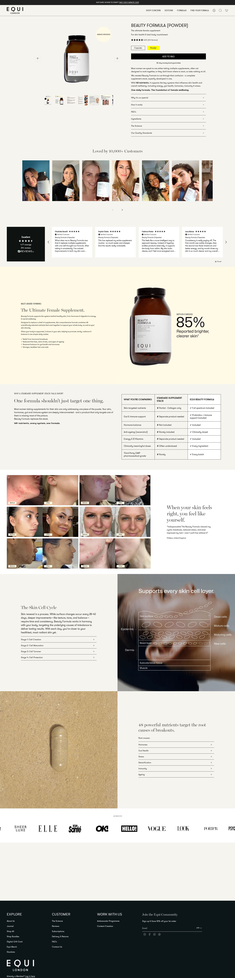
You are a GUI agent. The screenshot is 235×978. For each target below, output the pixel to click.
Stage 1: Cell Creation (31, 639)
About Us (11, 921)
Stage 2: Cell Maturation (32, 645)
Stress (141, 756)
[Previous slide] (112, 209)
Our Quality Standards (141, 133)
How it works (137, 104)
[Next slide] (122, 209)
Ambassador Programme (108, 921)
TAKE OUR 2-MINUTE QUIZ (129, 2)
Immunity (142, 768)
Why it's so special (139, 97)
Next (117, 58)
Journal (10, 926)
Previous (38, 58)
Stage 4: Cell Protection (32, 657)
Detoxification (144, 762)
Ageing (141, 774)
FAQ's (133, 111)
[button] (153, 10)
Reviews (55, 926)
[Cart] (226, 10)
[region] (137, 242)
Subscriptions (58, 931)
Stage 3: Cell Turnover (31, 651)
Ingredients (136, 118)
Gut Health (143, 750)
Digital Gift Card (14, 941)
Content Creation (105, 926)
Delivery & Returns (60, 936)
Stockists (11, 952)
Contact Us (57, 946)
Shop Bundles (13, 936)
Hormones (142, 744)
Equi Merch (12, 946)
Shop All (10, 931)
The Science (136, 126)
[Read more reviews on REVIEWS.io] (26, 251)
